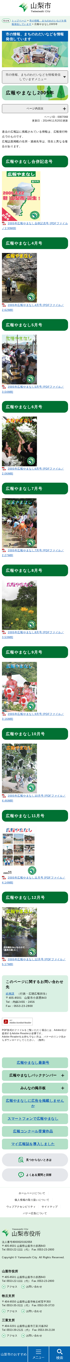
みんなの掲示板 (33, 1088)
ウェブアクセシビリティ (21, 1206)
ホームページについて (32, 1193)
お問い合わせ (34, 1286)
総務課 (10, 993)
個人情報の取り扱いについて (32, 1199)
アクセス (12, 1286)
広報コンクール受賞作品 (33, 1131)
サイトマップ (50, 1206)
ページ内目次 (35, 108)
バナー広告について (35, 1213)
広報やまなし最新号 (33, 1063)
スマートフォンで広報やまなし (33, 1119)
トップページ (19, 20)
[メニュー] (38, 1354)
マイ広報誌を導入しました (33, 1144)
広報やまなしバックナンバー (33, 1075)
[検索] (59, 1354)
